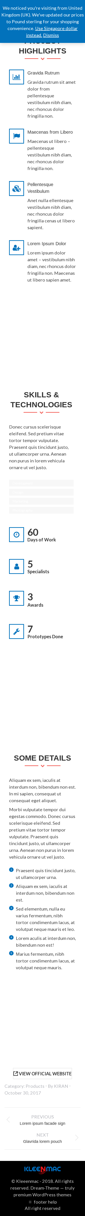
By (58, 1086)
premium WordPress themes (42, 1194)
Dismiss (51, 35)
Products (35, 1086)
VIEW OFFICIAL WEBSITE (45, 1073)
